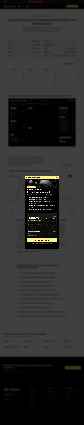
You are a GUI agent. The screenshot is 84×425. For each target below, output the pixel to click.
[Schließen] (57, 180)
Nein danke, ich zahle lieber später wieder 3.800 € (42, 246)
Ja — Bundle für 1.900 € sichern (42, 240)
